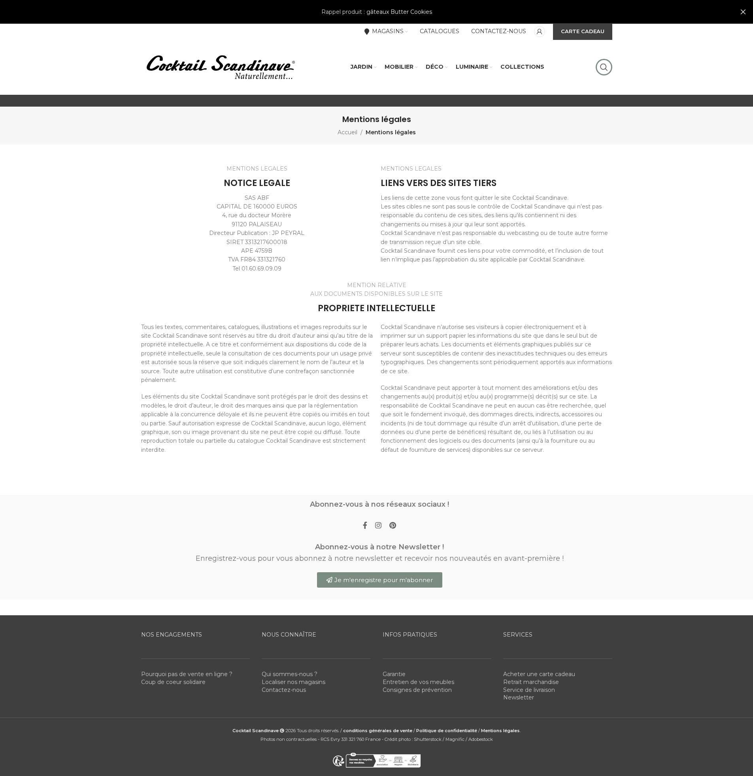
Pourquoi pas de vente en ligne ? (186, 674)
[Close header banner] (743, 12)
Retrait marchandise (531, 682)
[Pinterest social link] (392, 526)
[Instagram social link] (378, 526)
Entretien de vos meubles (418, 682)
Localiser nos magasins (293, 682)
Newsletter (518, 697)
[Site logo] (220, 66)
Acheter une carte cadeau (539, 674)
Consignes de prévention (417, 689)
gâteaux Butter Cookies (399, 11)
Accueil (347, 132)
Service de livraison (529, 689)
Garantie (394, 674)
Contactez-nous (284, 689)
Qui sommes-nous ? (289, 674)
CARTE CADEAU (582, 31)
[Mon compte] (539, 31)
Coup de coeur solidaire (173, 682)
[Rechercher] (604, 67)
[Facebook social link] (365, 526)
